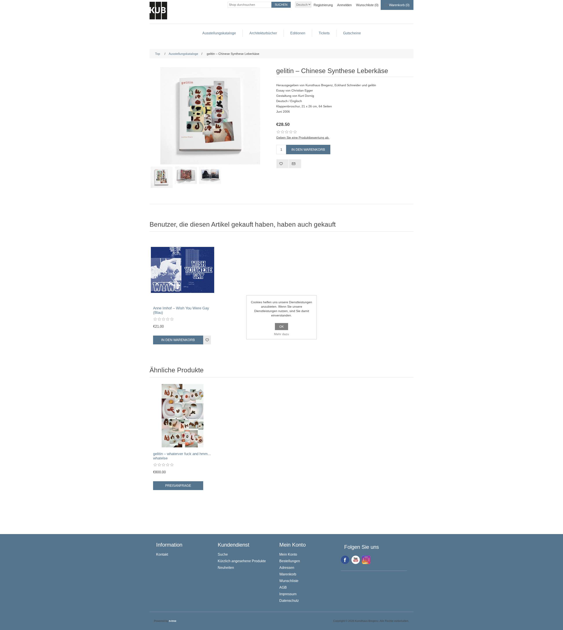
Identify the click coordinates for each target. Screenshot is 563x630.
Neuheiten (226, 567)
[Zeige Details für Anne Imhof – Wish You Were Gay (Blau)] (182, 270)
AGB (283, 587)
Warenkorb (287, 574)
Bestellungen (289, 561)
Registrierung (323, 5)
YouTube (355, 560)
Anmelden (344, 5)
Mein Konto (288, 554)
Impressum (287, 594)
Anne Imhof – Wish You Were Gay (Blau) (181, 310)
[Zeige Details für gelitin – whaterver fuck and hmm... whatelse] (182, 415)
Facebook (345, 560)
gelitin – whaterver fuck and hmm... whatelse (182, 456)
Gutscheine (352, 33)
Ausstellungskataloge (219, 33)
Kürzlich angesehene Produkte (242, 561)
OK (281, 326)
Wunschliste (288, 581)
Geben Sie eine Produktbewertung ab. (302, 137)
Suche (223, 554)
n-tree (172, 621)
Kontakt (162, 554)
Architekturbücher (263, 33)
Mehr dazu (281, 334)
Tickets (324, 33)
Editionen (297, 33)
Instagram (366, 560)
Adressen (286, 567)
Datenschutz (289, 600)
